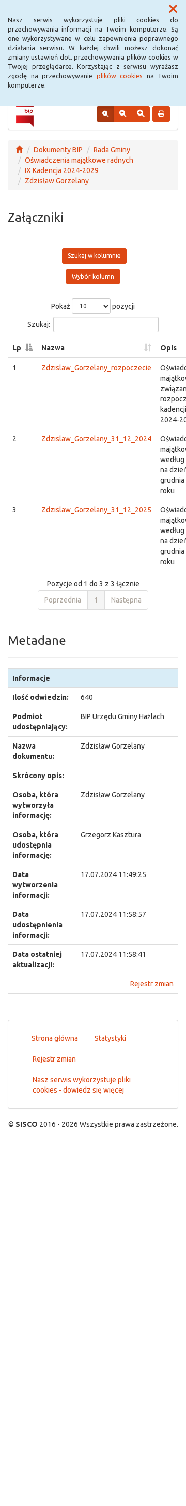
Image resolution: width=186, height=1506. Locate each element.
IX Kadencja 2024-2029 (62, 170)
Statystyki (110, 1038)
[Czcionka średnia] (123, 114)
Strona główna (55, 1038)
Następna (126, 600)
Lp (16, 347)
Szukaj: (38, 324)
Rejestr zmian (152, 984)
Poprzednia (62, 600)
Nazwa (53, 347)
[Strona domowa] (19, 150)
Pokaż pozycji (93, 306)
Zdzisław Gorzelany (57, 181)
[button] (173, 9)
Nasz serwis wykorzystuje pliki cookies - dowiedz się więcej (82, 1084)
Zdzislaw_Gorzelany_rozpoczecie (96, 368)
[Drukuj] (161, 114)
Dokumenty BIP (58, 150)
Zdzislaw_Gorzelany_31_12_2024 (96, 439)
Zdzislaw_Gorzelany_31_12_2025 (96, 510)
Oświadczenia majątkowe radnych (79, 160)
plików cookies (120, 75)
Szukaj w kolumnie (94, 255)
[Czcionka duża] (140, 114)
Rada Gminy (112, 150)
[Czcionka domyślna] (105, 114)
